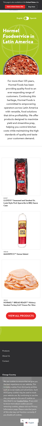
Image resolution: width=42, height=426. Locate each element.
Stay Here (31, 7)
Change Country (9, 375)
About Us (6, 356)
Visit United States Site (15, 7)
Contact (5, 361)
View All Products (21, 316)
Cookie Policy (22, 401)
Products (6, 351)
